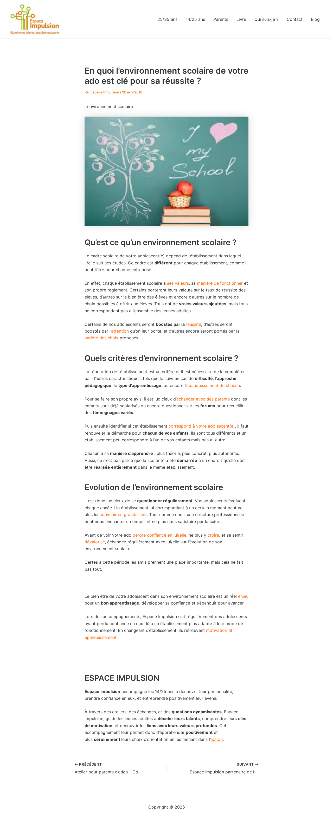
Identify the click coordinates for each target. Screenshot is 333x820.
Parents (220, 19)
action (216, 739)
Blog (315, 19)
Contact (295, 19)
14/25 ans (195, 19)
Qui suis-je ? (266, 19)
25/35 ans (167, 19)
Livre (241, 19)
